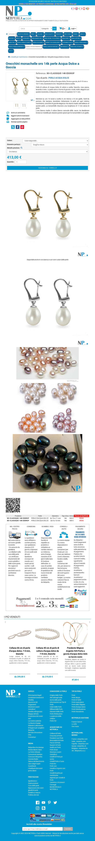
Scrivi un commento (18, 113)
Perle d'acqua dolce (78, 707)
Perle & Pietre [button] (75, 38)
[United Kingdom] (76, 8)
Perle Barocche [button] (37, 38)
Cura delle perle (33, 786)
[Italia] (80, 8)
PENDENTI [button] (59, 34)
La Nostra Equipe (34, 723)
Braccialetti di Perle (56, 740)
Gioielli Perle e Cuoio (57, 761)
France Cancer (77, 722)
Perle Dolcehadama (79, 709)
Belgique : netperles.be (80, 748)
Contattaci (32, 737)
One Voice (75, 726)
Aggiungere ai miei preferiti (20, 119)
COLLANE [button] (39, 34)
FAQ (29, 735)
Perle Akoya (76, 697)
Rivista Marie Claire (35, 750)
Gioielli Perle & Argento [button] (16, 46)
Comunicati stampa (35, 754)
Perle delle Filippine (78, 704)
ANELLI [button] (82, 34)
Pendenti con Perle (56, 738)
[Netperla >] (8, 57)
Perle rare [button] (65, 38)
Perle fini (53, 764)
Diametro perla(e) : (14, 144)
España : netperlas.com (80, 744)
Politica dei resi (33, 795)
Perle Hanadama (78, 711)
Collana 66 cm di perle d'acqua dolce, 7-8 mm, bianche (19, 651)
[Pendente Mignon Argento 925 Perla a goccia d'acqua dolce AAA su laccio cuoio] (75, 634)
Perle (73, 695)
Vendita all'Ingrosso (35, 711)
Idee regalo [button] (64, 46)
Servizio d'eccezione (35, 732)
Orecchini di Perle (56, 736)
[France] (72, 8)
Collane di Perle (55, 733)
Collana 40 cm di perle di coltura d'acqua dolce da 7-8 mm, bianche (47, 651)
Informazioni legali (34, 695)
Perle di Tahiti (76, 700)
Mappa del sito (33, 714)
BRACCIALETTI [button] (49, 34)
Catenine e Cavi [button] (67, 42)
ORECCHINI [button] (67, 34)
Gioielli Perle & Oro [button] (80, 42)
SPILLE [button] (18, 38)
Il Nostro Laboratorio (35, 725)
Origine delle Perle (56, 695)
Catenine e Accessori (57, 782)
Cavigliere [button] (25, 38)
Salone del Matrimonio (36, 761)
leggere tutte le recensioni (20, 116)
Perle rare (53, 766)
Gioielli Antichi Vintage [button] (50, 46)
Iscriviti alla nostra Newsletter (39, 824)
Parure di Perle (55, 743)
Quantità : (10, 162)
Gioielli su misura (34, 792)
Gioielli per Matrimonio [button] (33, 46)
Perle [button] (33, 34)
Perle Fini (53, 721)
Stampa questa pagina (19, 122)
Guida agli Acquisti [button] (76, 46)
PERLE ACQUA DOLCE (59, 78)
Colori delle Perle (56, 707)
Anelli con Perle (55, 747)
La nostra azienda (34, 721)
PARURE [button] (75, 34)
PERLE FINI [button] (12, 42)
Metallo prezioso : (14, 148)
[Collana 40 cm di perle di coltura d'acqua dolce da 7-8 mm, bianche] (47, 634)
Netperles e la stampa (36, 747)
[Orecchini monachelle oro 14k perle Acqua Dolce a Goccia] (16, 105)
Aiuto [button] (10, 50)
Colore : (10, 140)
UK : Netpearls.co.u (78, 751)
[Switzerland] (84, 8)
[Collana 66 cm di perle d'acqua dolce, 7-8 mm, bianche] (20, 634)
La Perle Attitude (34, 752)
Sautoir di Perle (55, 745)
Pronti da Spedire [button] (22, 34)
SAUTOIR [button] (11, 38)
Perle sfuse (54, 750)
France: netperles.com (79, 739)
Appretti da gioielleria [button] (52, 42)
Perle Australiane (78, 702)
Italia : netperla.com (79, 741)
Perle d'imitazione (56, 714)
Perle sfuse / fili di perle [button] (51, 38)
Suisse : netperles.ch (79, 746)
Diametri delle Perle (56, 711)
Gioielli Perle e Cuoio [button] (23, 42)
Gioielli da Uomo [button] (38, 42)
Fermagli (53, 785)
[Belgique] (87, 8)
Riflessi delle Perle (56, 709)
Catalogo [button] (12, 34)
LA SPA (74, 724)
